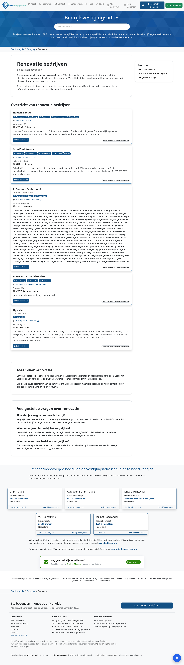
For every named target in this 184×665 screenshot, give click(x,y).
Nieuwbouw (73, 117)
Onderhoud (32, 154)
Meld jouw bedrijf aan (104, 644)
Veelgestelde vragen (147, 77)
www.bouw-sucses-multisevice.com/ (30, 284)
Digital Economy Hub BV (107, 655)
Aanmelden (175, 5)
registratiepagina (108, 543)
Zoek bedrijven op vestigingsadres (110, 626)
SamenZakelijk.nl (19, 635)
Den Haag (109, 524)
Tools (101, 3)
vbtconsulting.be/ (46, 532)
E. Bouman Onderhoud (27, 189)
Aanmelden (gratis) (103, 620)
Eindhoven (23, 498)
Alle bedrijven (114, 5)
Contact (61, 3)
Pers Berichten (131, 5)
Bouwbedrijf (32, 117)
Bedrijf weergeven (51, 507)
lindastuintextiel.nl (133, 507)
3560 (40, 524)
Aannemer (20, 117)
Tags (91, 3)
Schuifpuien (45, 154)
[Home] (14, 5)
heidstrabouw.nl (22, 120)
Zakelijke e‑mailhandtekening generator (71, 629)
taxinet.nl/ (101, 532)
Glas (68, 154)
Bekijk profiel (19, 139)
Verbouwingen (59, 117)
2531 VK (100, 524)
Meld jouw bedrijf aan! (147, 605)
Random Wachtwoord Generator (67, 626)
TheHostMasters (74, 564)
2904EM (128, 498)
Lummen (47, 524)
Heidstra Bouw (22, 112)
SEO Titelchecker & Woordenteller (68, 623)
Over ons (15, 629)
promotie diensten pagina (124, 549)
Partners (15, 626)
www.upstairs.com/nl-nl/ (26, 320)
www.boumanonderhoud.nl (27, 199)
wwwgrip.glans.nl (18, 507)
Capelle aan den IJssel (143, 498)
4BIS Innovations (34, 655)
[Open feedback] (177, 658)
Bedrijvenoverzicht (147, 69)
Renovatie (45, 117)
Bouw (30, 196)
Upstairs (18, 310)
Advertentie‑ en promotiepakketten (110, 623)
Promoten (47, 3)
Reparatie (58, 154)
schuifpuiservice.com (24, 157)
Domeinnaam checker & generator (68, 632)
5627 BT (14, 498)
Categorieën (77, 3)
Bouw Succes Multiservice (29, 276)
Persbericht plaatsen (153, 5)
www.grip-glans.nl (75, 507)
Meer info (132, 562)
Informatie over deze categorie (152, 73)
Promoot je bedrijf (19, 623)
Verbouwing (41, 196)
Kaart (33, 3)
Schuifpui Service (23, 149)
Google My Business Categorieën (67, 620)
